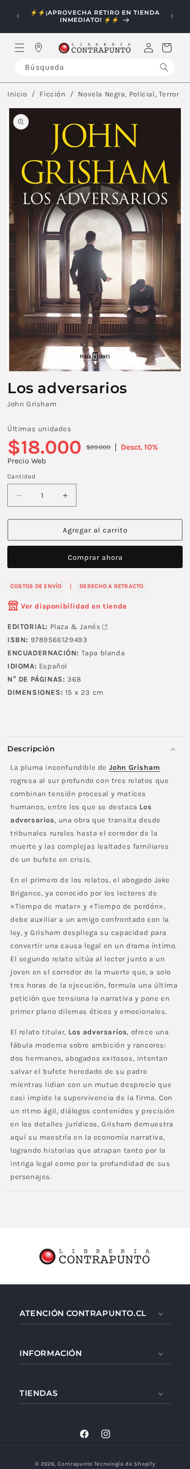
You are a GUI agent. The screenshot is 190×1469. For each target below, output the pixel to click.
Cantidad (21, 476)
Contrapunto (75, 1464)
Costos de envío (36, 586)
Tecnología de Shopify (124, 1464)
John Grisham (32, 404)
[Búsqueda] (164, 67)
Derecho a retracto (111, 586)
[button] (19, 47)
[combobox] (95, 67)
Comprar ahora (95, 557)
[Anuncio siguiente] (172, 16)
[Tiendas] (38, 48)
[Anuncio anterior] (18, 16)
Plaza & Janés (75, 626)
